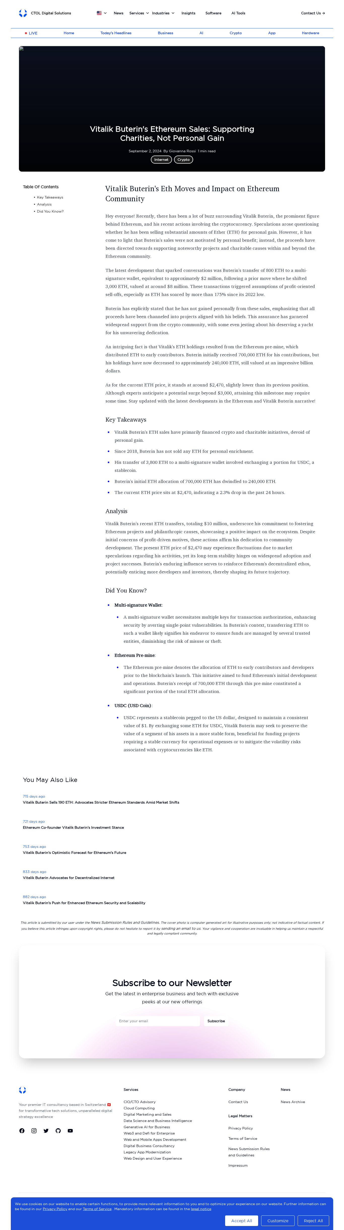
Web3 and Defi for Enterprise (149, 1133)
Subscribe (216, 1021)
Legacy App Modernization (147, 1152)
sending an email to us (180, 928)
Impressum (238, 1165)
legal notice (201, 1209)
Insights (188, 13)
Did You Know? (126, 590)
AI (201, 33)
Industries (160, 13)
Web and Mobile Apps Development (155, 1139)
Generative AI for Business (147, 1127)
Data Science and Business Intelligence (158, 1120)
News (118, 13)
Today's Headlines (115, 33)
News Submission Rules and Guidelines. (125, 922)
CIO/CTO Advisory (140, 1102)
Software (213, 13)
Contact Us (313, 13)
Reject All (313, 1220)
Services (136, 13)
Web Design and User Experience (153, 1158)
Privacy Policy (240, 1128)
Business (165, 33)
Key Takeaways (126, 419)
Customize (277, 1220)
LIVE (33, 33)
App (272, 33)
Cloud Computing (139, 1108)
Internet (161, 159)
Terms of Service (242, 1138)
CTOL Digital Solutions (51, 13)
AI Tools (238, 13)
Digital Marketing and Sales (147, 1114)
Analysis (116, 511)
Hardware (310, 33)
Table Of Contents (41, 186)
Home (69, 33)
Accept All (241, 1220)
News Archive (293, 1102)
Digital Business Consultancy (149, 1146)
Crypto (236, 33)
